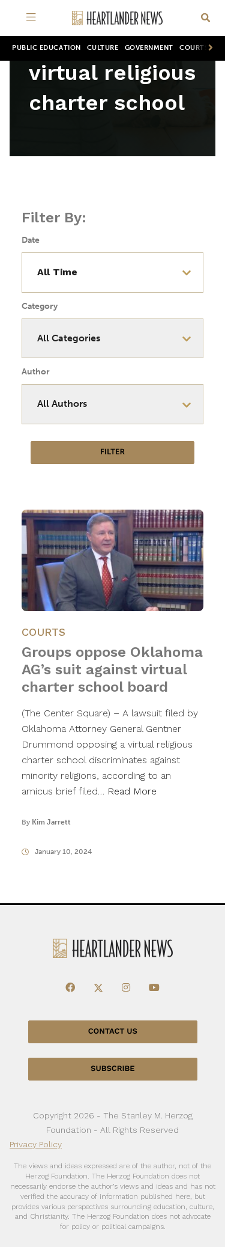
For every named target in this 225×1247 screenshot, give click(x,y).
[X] (98, 988)
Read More (132, 791)
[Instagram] (126, 988)
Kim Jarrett (51, 822)
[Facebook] (70, 988)
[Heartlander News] (117, 18)
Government (149, 48)
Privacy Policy (36, 1144)
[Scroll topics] (208, 48)
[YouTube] (154, 988)
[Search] (205, 18)
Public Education (46, 48)
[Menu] (33, 18)
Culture (103, 48)
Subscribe (112, 1068)
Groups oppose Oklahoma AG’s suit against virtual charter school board (112, 669)
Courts (43, 632)
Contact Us (112, 1031)
